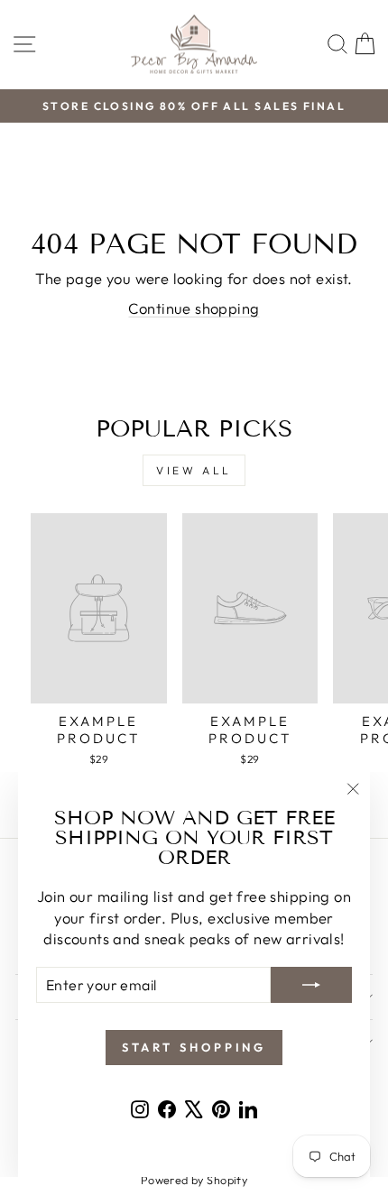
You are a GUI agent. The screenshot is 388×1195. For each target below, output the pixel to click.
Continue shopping (193, 308)
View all (194, 470)
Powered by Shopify (194, 1179)
